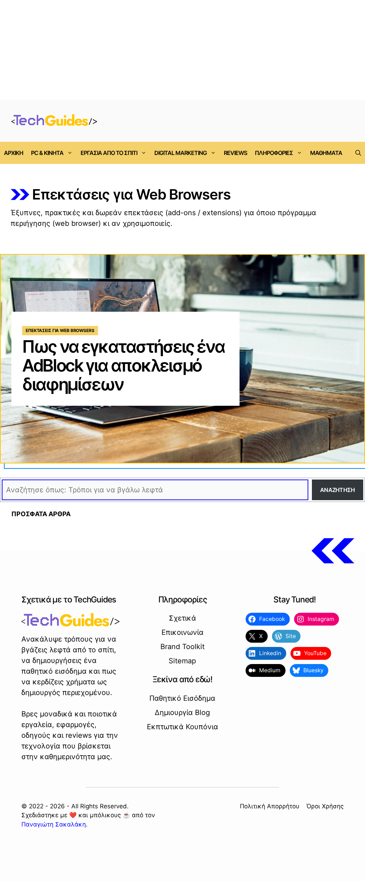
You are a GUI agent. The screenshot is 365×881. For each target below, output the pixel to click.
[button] (358, 153)
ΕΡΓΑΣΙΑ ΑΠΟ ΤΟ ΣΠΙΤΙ (109, 152)
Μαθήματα (326, 152)
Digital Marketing (180, 152)
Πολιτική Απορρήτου (269, 806)
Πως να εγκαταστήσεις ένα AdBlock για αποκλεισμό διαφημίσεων (123, 365)
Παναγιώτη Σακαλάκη (53, 824)
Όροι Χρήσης (325, 806)
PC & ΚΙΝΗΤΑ (47, 152)
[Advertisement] (182, 50)
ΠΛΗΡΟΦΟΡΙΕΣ (274, 152)
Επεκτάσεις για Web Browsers (60, 330)
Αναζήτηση (337, 489)
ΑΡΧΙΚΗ (13, 152)
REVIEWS (235, 152)
